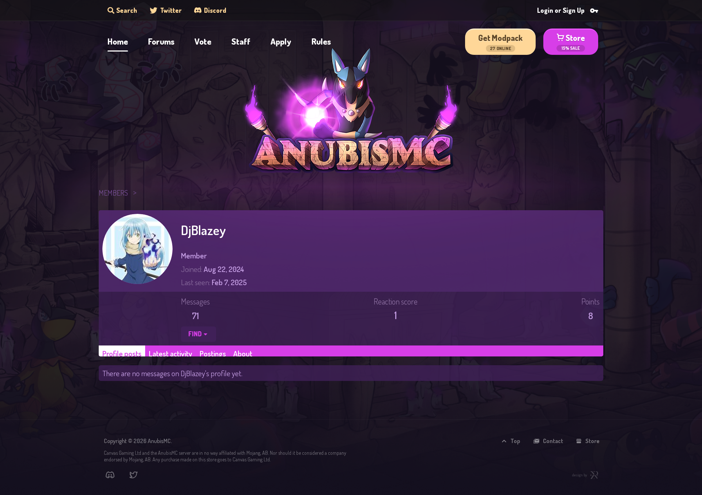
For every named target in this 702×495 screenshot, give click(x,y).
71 (195, 315)
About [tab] (242, 353)
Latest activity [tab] (170, 353)
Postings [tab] (213, 353)
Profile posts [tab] (121, 353)
